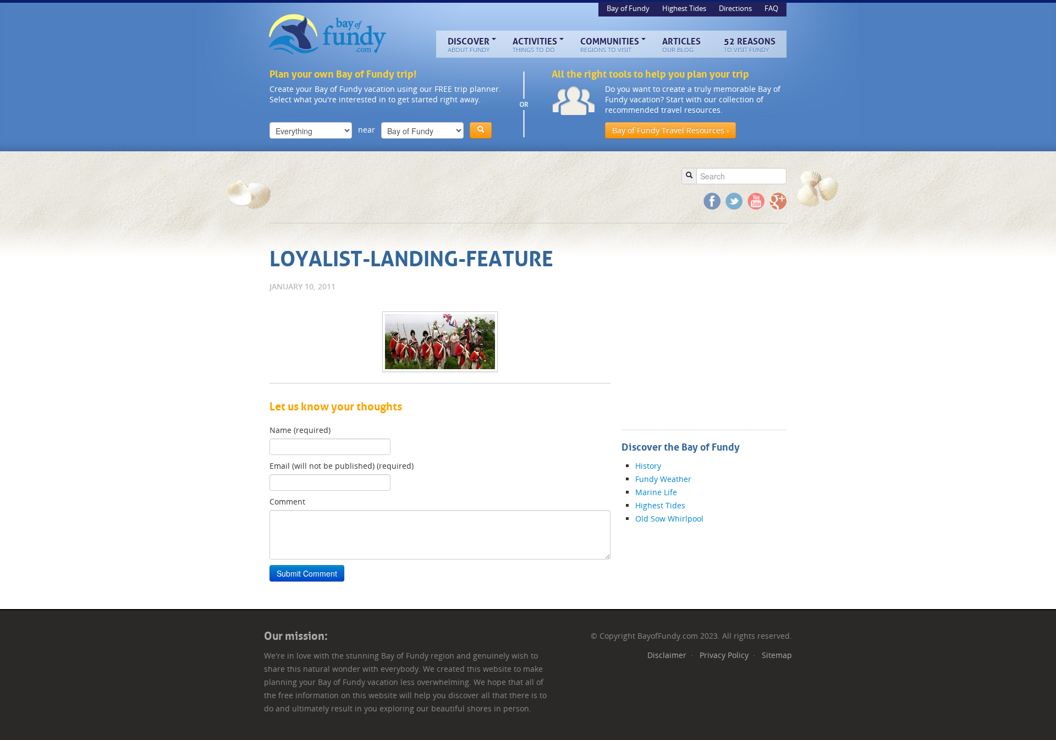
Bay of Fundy (328, 34)
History (648, 466)
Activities (535, 45)
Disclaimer (666, 655)
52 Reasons (750, 45)
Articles (681, 45)
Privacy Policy (724, 655)
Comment (287, 501)
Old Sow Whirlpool (669, 518)
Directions (736, 8)
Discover (469, 45)
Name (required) (300, 430)
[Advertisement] (470, 187)
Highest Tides (685, 8)
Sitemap (777, 655)
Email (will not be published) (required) (342, 466)
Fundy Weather (663, 479)
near (366, 129)
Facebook (712, 201)
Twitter (734, 201)
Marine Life (656, 492)
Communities (609, 45)
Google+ (778, 201)
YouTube (756, 201)
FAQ (771, 8)
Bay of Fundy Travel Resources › (670, 130)
